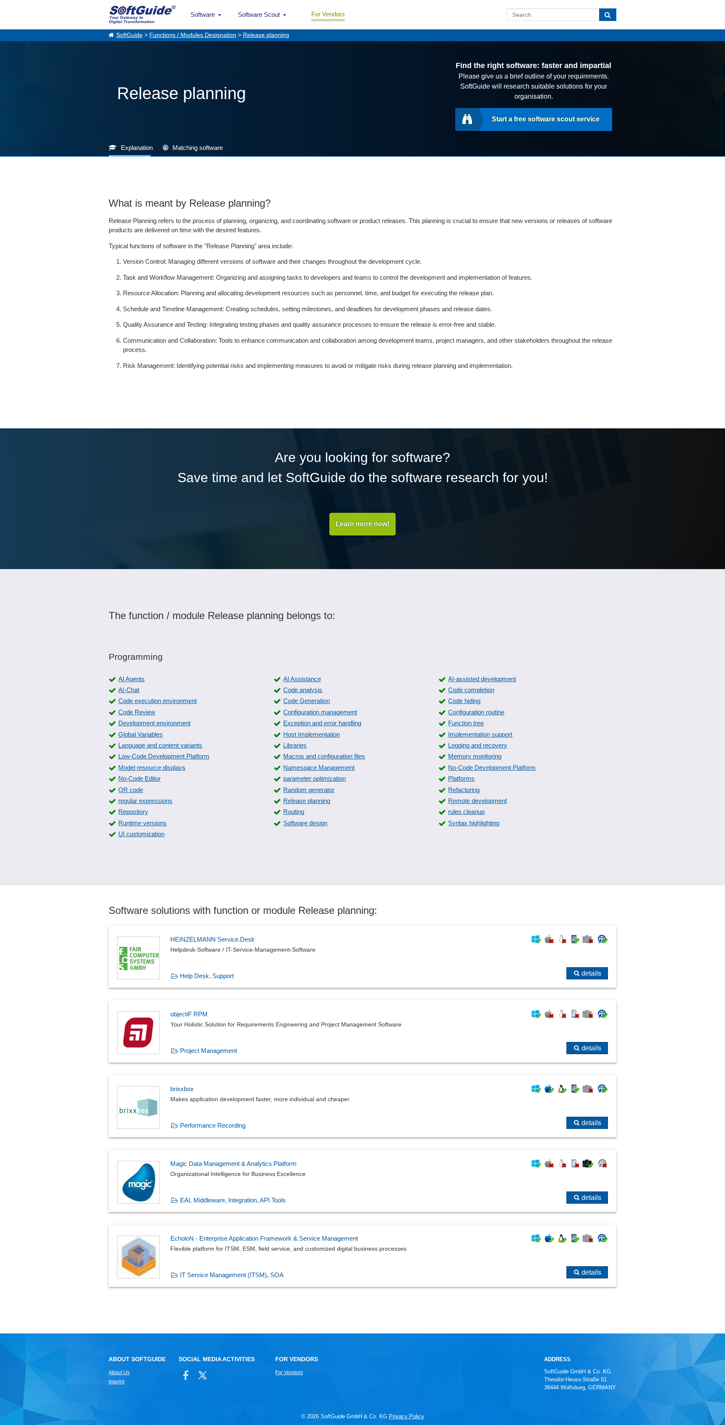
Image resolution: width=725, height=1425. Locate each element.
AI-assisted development (482, 678)
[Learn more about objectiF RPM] (362, 1031)
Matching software (197, 147)
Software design (305, 823)
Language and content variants (160, 745)
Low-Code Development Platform (163, 756)
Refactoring (464, 789)
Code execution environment (157, 700)
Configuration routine (476, 712)
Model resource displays (151, 767)
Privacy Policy (406, 1416)
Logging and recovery (477, 745)
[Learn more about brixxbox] (362, 1106)
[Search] (607, 14)
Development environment (154, 723)
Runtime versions (142, 823)
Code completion (471, 689)
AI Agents (131, 678)
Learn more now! (362, 523)
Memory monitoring (474, 756)
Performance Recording (212, 1125)
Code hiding (464, 700)
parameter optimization (314, 778)
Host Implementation (311, 734)
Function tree (466, 723)
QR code (130, 789)
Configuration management (320, 712)
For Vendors (328, 14)
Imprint (116, 1382)
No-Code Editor (139, 778)
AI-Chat (128, 689)
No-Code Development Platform (492, 767)
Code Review (136, 712)
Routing (293, 811)
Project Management (208, 1050)
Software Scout (259, 14)
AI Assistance (302, 678)
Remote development (477, 800)
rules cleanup (466, 811)
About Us (119, 1372)
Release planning (266, 35)
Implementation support (480, 734)
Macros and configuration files (324, 756)
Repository (133, 811)
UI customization (141, 833)
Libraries (295, 745)
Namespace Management (319, 767)
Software (202, 14)
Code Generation (306, 700)
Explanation (137, 147)
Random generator (308, 789)
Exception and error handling (322, 723)
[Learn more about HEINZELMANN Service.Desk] (362, 957)
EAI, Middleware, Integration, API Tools (233, 1200)
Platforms (461, 778)
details (591, 973)
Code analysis (302, 689)
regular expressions (145, 800)
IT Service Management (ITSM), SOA (232, 1274)
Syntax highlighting (473, 823)
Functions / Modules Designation (192, 35)
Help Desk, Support (207, 975)
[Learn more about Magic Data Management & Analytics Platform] (362, 1181)
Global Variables (140, 734)
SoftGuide (129, 35)
